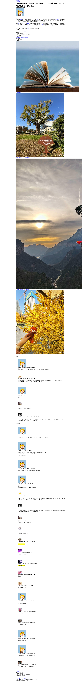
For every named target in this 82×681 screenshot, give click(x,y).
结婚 (21, 31)
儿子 (28, 23)
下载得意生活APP (20, 678)
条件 (21, 19)
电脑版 (25, 678)
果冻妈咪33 (18, 37)
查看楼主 (18, 1)
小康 (56, 19)
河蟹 (22, 37)
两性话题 (24, 31)
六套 (37, 19)
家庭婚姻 (18, 31)
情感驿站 (18, 0)
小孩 (64, 20)
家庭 (58, 19)
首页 (17, 671)
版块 (19, 671)
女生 (40, 21)
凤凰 (55, 25)
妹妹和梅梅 (25, 37)
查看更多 (18, 670)
